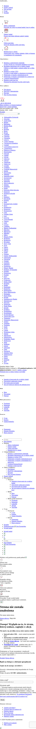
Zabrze (6, 346)
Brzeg (5, 131)
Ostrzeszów (7, 257)
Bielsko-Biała (8, 126)
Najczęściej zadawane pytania (21, 485)
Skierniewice (8, 301)
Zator (5, 349)
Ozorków (7, 263)
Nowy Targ (7, 244)
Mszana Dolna (8, 237)
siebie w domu (22, 370)
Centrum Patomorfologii (15, 464)
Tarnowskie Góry (9, 316)
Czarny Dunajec (9, 141)
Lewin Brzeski (8, 219)
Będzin (6, 122)
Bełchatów (7, 124)
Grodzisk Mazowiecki (10, 169)
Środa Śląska (8, 306)
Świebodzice (8, 311)
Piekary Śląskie (8, 268)
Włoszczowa (8, 337)
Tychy (6, 328)
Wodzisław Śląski (9, 339)
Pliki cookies (8, 724)
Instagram (14, 502)
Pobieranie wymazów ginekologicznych (20, 459)
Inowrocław (7, 173)
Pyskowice (7, 280)
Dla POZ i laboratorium (15, 471)
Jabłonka (6, 174)
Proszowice (7, 273)
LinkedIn (14, 504)
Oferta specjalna (12, 448)
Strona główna (9, 658)
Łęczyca (6, 218)
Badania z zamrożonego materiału (18, 453)
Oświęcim (7, 259)
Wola (5, 342)
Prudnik (6, 275)
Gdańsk (6, 155)
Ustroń (6, 330)
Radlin (6, 285)
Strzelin (6, 308)
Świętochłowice (9, 315)
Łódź (5, 223)
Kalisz (6, 188)
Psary (5, 276)
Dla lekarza (11, 469)
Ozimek (6, 261)
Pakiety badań (12, 447)
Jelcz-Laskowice (9, 183)
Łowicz (6, 224)
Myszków (7, 242)
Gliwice (6, 160)
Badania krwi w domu (14, 450)
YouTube (14, 507)
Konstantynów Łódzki (10, 204)
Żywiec (6, 363)
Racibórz (6, 283)
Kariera (14, 514)
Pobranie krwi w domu (7, 372)
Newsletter (15, 495)
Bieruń (6, 127)
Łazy (5, 216)
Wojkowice (7, 341)
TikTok (14, 505)
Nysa (5, 245)
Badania (6, 6)
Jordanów (7, 186)
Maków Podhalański (10, 228)
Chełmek (6, 134)
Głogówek (7, 162)
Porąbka (6, 271)
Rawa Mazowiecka (10, 292)
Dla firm (10, 472)
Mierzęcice (7, 231)
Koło (5, 202)
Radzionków (8, 290)
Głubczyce (7, 164)
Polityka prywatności (10, 723)
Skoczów (7, 302)
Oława (6, 247)
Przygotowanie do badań (19, 486)
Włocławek (7, 335)
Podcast (14, 497)
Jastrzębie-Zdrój (9, 176)
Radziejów (7, 289)
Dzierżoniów (8, 152)
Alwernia (7, 119)
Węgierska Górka (9, 332)
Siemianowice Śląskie (10, 299)
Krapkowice (7, 207)
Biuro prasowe (16, 523)
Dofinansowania (9, 526)
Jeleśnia (6, 185)
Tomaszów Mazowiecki (11, 320)
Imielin (6, 171)
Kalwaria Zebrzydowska (11, 190)
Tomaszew (7, 318)
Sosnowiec (7, 304)
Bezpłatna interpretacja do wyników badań (21, 455)
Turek (5, 327)
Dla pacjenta (7, 9)
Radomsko (7, 287)
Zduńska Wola (8, 353)
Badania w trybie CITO (15, 457)
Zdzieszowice (8, 354)
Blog (13, 493)
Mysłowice (7, 240)
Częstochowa (8, 148)
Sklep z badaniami (13, 445)
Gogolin (6, 166)
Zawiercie (7, 351)
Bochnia (6, 129)
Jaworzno (7, 179)
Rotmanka (7, 294)
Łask (5, 212)
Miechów (7, 230)
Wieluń (6, 334)
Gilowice (6, 159)
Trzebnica (7, 325)
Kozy (5, 205)
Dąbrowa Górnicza (9, 150)
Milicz (6, 235)
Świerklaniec (8, 313)
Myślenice (7, 238)
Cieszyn (6, 140)
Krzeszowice (8, 211)
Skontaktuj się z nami (11, 644)
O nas (5, 11)
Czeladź (6, 145)
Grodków (7, 167)
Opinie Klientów (17, 516)
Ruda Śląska (7, 296)
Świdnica (7, 309)
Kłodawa (6, 197)
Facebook (14, 500)
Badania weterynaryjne (15, 466)
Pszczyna (7, 278)
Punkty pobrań (8, 7)
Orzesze (6, 254)
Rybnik (6, 297)
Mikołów (6, 233)
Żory (5, 361)
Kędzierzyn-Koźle (9, 193)
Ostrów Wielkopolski (10, 256)
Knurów (6, 200)
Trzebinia (7, 323)
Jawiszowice (8, 178)
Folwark (6, 153)
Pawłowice (7, 266)
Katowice (7, 192)
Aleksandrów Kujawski (11, 117)
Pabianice (7, 264)
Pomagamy (15, 519)
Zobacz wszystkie (19, 372)
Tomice (6, 321)
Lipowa (6, 221)
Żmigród (6, 360)
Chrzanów (7, 138)
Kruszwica (7, 209)
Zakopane (7, 347)
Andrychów (7, 121)
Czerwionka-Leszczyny (11, 147)
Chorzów (7, 136)
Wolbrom (7, 344)
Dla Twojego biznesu (14, 474)
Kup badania (8, 441)
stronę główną (14, 641)
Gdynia (6, 157)
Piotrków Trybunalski (10, 270)
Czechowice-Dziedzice (11, 143)
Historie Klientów (17, 521)
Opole (6, 252)
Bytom (6, 133)
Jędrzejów (7, 181)
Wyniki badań (8, 528)
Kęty (5, 195)
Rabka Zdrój (8, 282)
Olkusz (6, 250)
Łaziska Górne (8, 214)
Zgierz (6, 358)
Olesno (6, 249)
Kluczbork (7, 199)
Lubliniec (7, 226)
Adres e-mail (4, 680)
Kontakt (6, 13)
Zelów (6, 356)
